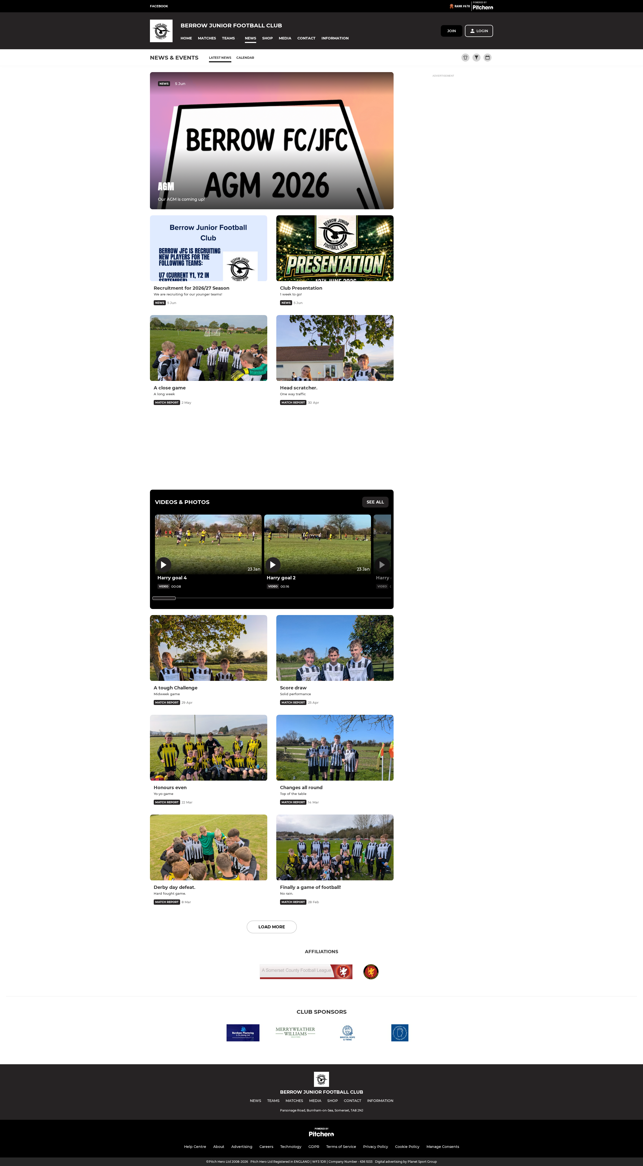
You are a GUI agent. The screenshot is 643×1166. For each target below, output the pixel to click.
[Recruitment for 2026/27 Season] (208, 248)
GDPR (313, 1146)
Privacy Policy (375, 1146)
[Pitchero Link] (483, 8)
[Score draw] (335, 648)
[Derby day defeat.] (208, 848)
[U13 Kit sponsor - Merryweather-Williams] (295, 1033)
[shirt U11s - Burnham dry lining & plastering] (243, 1033)
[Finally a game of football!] (335, 848)
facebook (159, 6)
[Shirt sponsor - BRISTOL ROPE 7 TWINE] (348, 1033)
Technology (290, 1146)
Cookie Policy (407, 1146)
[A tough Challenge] (208, 648)
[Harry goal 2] (317, 545)
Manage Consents (442, 1146)
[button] (186, 38)
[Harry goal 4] (208, 545)
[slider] (164, 598)
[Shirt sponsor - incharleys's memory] (400, 1033)
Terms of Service (341, 1146)
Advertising (241, 1146)
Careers (266, 1146)
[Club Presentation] (335, 248)
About (218, 1146)
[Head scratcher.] (335, 348)
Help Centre (195, 1146)
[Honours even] (208, 748)
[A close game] (208, 348)
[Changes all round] (335, 748)
